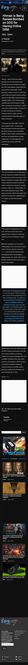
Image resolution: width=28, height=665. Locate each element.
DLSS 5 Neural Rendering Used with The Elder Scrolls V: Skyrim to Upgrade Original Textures (14, 475)
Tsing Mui (6, 39)
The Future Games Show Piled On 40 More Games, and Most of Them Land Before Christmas (14, 557)
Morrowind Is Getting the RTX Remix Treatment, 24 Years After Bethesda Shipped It (12, 496)
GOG (7, 377)
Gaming (10, 34)
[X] (11, 45)
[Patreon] (16, 657)
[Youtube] (16, 659)
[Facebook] (7, 45)
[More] (25, 45)
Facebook (7, 657)
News (3, 34)
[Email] (18, 45)
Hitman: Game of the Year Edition (14, 409)
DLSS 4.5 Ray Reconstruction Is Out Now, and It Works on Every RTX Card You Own (13, 576)
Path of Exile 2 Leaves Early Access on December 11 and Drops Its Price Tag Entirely (13, 537)
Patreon (20, 657)
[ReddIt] (14, 45)
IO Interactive (4, 411)
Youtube (20, 659)
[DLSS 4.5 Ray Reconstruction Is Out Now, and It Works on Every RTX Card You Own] (14, 569)
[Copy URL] (21, 45)
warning (3, 252)
